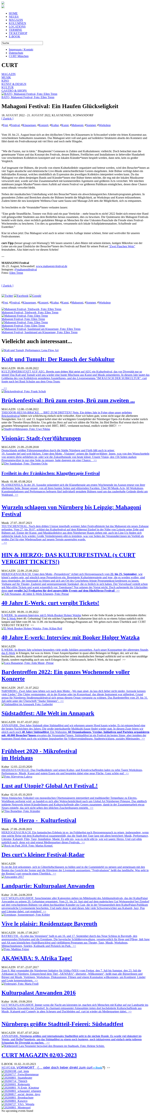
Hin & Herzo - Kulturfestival (38, 820)
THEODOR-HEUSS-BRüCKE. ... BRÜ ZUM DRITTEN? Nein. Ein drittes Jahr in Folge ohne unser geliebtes (66, 412)
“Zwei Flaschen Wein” (122, 246)
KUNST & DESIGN (13, 84)
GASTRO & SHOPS (14, 90)
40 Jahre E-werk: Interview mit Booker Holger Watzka (70, 637)
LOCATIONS (17, 26)
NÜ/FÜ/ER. (47, 1067)
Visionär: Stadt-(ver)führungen (41, 438)
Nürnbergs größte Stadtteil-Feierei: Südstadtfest (62, 1024)
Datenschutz (16, 52)
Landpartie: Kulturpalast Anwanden (47, 885)
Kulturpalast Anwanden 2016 (38, 992)
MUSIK (6, 77)
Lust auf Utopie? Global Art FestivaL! (49, 785)
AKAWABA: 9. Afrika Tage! (36, 958)
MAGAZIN (16, 19)
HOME (13, 13)
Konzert (43, 125)
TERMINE (15, 29)
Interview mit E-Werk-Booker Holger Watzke (54, 615)
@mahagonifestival (25, 269)
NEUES (14, 16)
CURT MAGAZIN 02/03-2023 (39, 1055)
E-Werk (12, 618)
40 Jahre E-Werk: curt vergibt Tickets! (50, 603)
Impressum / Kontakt (21, 49)
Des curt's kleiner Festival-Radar (43, 854)
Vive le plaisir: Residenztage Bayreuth (49, 923)
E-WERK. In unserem (14, 615)
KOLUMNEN (17, 23)
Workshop (105, 125)
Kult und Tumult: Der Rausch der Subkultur (58, 359)
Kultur (55, 125)
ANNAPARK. (71, 1039)
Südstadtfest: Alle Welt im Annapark (47, 713)
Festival (15, 125)
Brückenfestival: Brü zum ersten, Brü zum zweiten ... (68, 400)
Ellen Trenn (16, 272)
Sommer (91, 125)
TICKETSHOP (18, 33)
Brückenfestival (10, 415)
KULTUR (7, 87)
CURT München (19, 56)
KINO (5, 80)
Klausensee (29, 125)
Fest (5, 125)
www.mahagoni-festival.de (51, 266)
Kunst (65, 125)
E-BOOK (14, 36)
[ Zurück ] (7, 118)
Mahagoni (77, 125)
